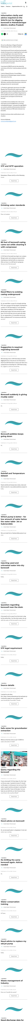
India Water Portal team (9, 28)
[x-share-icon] (5, 34)
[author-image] (2, 28)
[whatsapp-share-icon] (2, 34)
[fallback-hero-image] (14, 155)
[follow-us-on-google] (25, 34)
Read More (14, 180)
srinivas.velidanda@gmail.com (8, 121)
